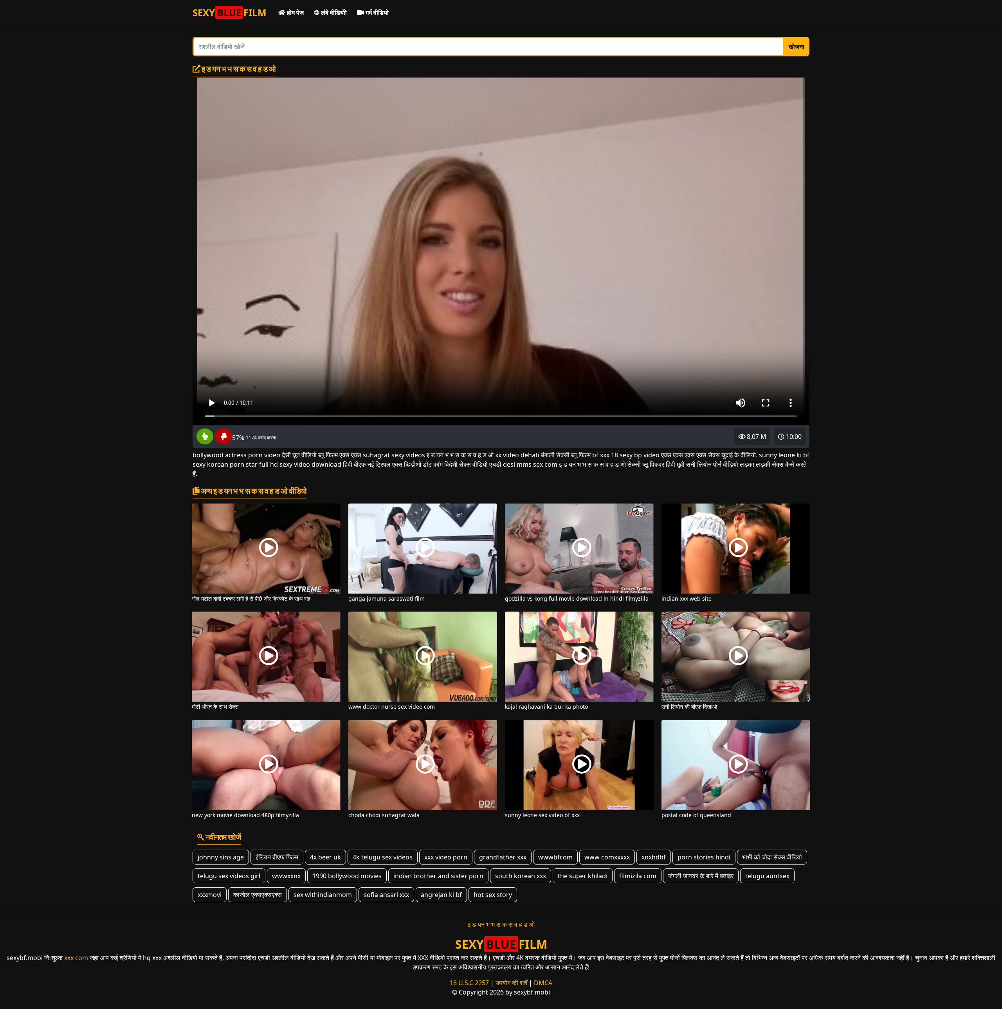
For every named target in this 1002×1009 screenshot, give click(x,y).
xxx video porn (445, 857)
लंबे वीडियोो (333, 12)
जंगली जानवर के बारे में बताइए (700, 876)
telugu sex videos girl (229, 876)
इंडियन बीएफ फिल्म (277, 857)
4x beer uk (325, 857)
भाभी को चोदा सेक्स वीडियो (772, 857)
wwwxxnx (286, 876)
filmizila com (637, 876)
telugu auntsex (767, 876)
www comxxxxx (607, 857)
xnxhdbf (654, 857)
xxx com (76, 957)
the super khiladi (582, 876)
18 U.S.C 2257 (469, 982)
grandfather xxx (502, 857)
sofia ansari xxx (386, 894)
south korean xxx (520, 876)
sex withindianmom (323, 894)
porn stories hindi (704, 857)
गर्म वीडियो (376, 12)
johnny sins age (221, 857)
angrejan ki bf (441, 894)
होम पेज (294, 12)
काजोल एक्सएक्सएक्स (257, 894)
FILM (230, 12)
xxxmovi (210, 894)
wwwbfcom (555, 857)
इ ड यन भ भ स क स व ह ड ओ (501, 924)
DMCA (543, 982)
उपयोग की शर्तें (511, 982)
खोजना (796, 46)
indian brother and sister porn (438, 876)
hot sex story (493, 894)
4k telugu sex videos (383, 857)
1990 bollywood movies (347, 876)
